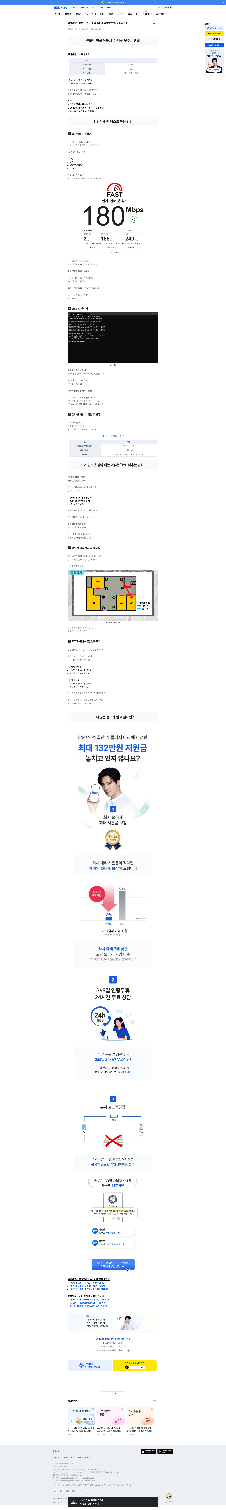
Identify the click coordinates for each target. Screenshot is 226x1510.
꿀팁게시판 (84, 7)
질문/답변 (73, 7)
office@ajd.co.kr (89, 1481)
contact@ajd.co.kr (67, 1478)
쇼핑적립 (160, 14)
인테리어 (120, 14)
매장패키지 (148, 13)
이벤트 (101, 7)
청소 (102, 14)
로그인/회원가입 (167, 7)
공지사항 (65, 1458)
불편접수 (110, 7)
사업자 (145, 11)
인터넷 (57, 14)
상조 (130, 14)
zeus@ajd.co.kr (75, 1475)
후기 (93, 7)
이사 (94, 14)
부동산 (110, 14)
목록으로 (113, 1394)
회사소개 (56, 1458)
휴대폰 (78, 14)
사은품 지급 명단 (84, 1458)
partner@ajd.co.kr (67, 1481)
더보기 (153, 1401)
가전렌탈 (68, 14)
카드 (87, 14)
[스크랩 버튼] (93, 1409)
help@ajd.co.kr (88, 1478)
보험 (137, 14)
